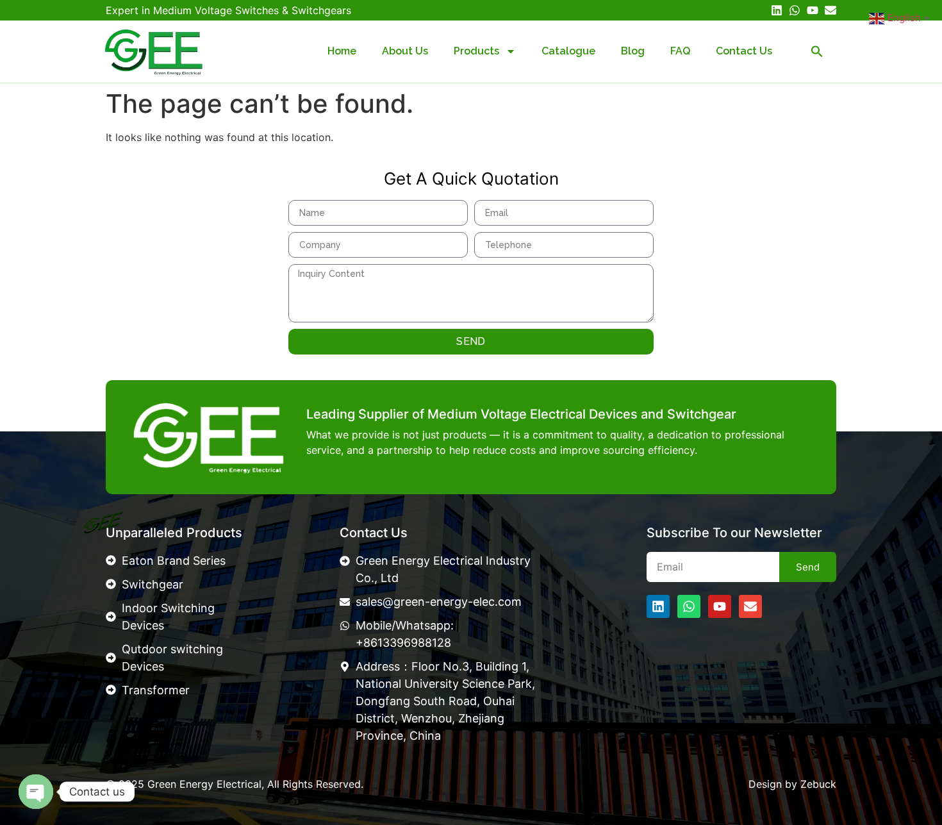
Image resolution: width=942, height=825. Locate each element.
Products (476, 51)
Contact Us (744, 51)
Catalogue (568, 51)
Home (341, 51)
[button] (817, 51)
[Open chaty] (36, 791)
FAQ (680, 51)
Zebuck (818, 784)
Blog (633, 51)
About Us (405, 51)
